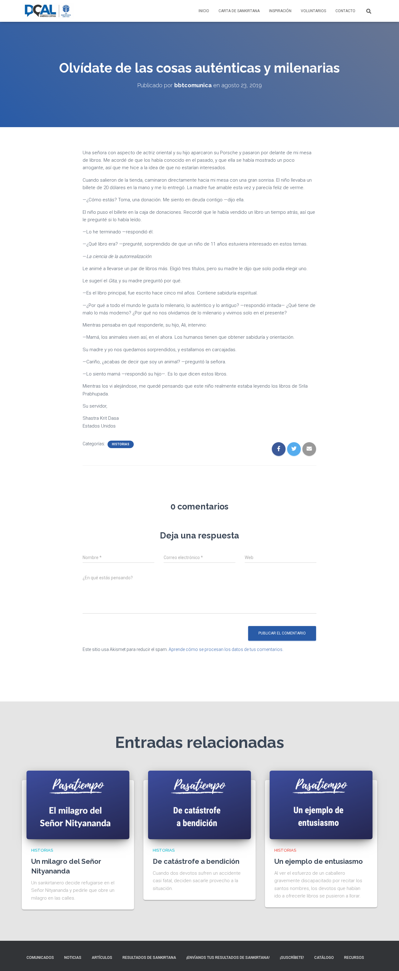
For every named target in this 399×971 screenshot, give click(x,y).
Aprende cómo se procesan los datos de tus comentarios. (226, 649)
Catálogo (324, 957)
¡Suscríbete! (292, 957)
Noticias (72, 957)
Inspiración (280, 11)
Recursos (354, 957)
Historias (120, 444)
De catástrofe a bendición (196, 861)
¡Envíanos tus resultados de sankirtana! (228, 957)
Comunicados (40, 957)
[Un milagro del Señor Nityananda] (77, 804)
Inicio (204, 11)
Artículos (102, 957)
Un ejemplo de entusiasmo (318, 861)
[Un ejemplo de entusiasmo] (321, 804)
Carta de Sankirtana (239, 11)
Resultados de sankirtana (149, 957)
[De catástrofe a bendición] (199, 804)
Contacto (345, 11)
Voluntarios (313, 11)
